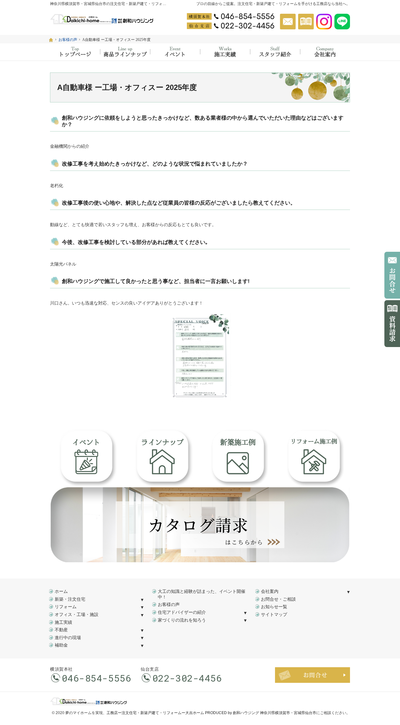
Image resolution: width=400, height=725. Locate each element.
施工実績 (63, 622)
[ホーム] (50, 40)
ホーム (61, 591)
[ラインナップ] (125, 52)
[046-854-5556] (230, 16)
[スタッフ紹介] (275, 52)
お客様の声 (169, 604)
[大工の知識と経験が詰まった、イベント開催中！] (175, 52)
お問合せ (288, 21)
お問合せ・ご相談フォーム (312, 675)
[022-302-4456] (230, 25)
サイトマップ (274, 614)
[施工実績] (225, 52)
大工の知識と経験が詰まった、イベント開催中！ (201, 594)
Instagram (324, 21)
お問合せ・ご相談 (278, 599)
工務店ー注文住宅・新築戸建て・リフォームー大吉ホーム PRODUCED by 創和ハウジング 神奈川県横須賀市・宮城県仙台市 (211, 713)
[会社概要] (325, 52)
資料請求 (306, 21)
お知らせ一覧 (274, 606)
